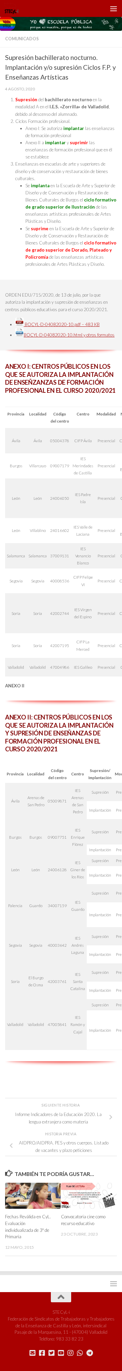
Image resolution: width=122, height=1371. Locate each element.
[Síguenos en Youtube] (61, 1353)
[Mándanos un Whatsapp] (80, 1353)
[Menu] (113, 8)
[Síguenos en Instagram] (70, 1353)
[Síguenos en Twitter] (51, 1353)
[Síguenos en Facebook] (42, 1353)
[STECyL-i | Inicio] (13, 8)
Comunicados (22, 38)
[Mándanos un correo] (32, 1353)
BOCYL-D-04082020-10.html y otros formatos (69, 335)
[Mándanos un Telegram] (89, 1353)
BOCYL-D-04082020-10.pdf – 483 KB (62, 324)
